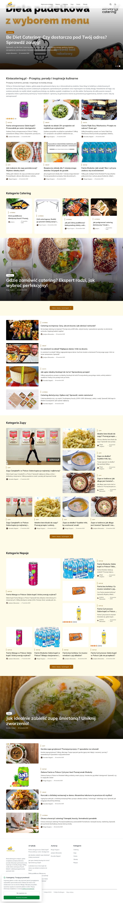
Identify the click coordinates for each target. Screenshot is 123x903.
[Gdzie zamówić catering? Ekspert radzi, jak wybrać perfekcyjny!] (61, 269)
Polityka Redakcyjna (59, 892)
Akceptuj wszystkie (21, 897)
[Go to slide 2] (117, 66)
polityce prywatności (28, 889)
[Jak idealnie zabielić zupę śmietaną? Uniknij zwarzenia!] (61, 707)
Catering (65, 4)
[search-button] (110, 4)
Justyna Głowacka (11, 53)
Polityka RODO (48, 892)
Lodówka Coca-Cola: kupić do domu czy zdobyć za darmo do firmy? (38, 868)
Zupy (72, 4)
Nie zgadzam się (22, 893)
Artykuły (32, 846)
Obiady (85, 4)
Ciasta (78, 4)
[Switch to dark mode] (115, 4)
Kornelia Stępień (11, 728)
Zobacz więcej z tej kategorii (60, 308)
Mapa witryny (69, 892)
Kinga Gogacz (10, 290)
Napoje (58, 4)
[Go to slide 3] (119, 66)
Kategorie (77, 846)
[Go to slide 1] (116, 66)
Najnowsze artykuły (47, 4)
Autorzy (54, 846)
